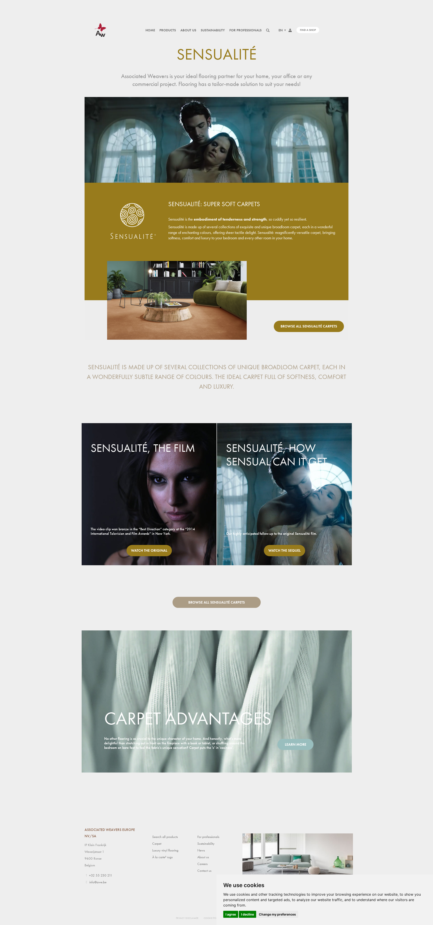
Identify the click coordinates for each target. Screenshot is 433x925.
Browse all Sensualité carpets (309, 326)
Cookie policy (212, 918)
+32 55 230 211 (100, 875)
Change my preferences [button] (277, 914)
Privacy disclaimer (187, 918)
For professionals (245, 30)
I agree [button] (231, 914)
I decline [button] (247, 914)
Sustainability (213, 30)
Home (150, 30)
